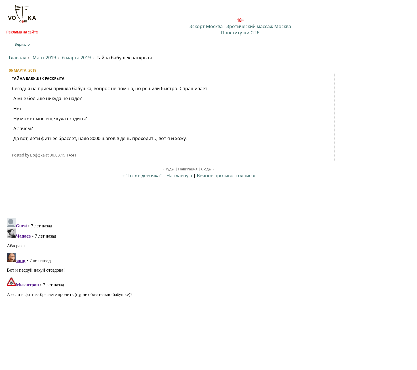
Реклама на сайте (22, 32)
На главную (179, 175)
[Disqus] (208, 287)
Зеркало (22, 44)
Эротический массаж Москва (258, 26)
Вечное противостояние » (226, 175)
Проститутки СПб (240, 32)
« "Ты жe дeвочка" (142, 175)
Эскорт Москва (206, 26)
